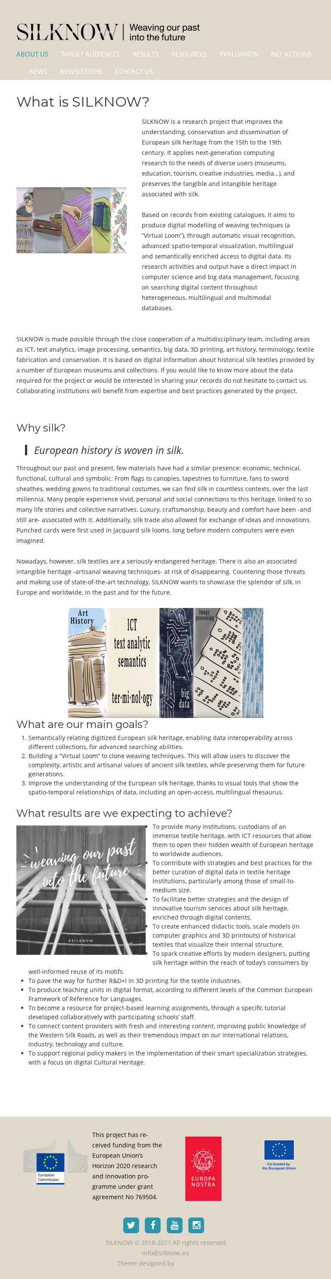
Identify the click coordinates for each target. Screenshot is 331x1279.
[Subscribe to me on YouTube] (175, 1224)
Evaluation (239, 54)
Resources (189, 54)
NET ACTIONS (291, 54)
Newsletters (81, 71)
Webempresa (195, 1263)
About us (32, 54)
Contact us (134, 71)
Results (146, 54)
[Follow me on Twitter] (131, 1224)
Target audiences (90, 54)
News (38, 71)
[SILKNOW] (108, 27)
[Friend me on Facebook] (153, 1224)
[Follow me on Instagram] (196, 1224)
